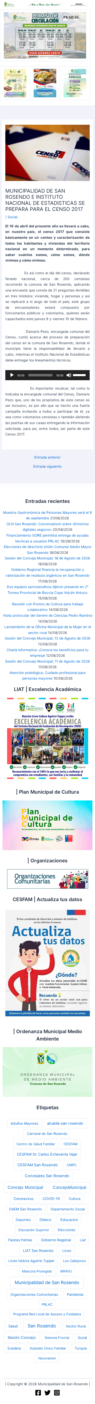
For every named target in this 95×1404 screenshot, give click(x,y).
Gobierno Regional (56, 1240)
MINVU (66, 1271)
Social (12, 217)
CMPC (72, 1165)
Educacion (69, 1219)
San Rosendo (42, 1325)
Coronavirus (23, 1198)
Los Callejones (74, 1261)
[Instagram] (57, 1393)
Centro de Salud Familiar (35, 1144)
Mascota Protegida (37, 1271)
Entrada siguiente (47, 466)
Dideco (45, 1219)
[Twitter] (47, 1393)
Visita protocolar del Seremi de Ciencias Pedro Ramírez (47, 615)
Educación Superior (33, 1230)
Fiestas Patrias (20, 1240)
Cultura (75, 1199)
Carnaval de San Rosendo (47, 1134)
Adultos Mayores (24, 1123)
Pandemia (75, 1294)
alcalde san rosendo (65, 1123)
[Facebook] (38, 1393)
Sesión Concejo (22, 1337)
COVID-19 (51, 1198)
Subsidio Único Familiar (48, 1348)
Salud (13, 1326)
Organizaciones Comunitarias (34, 1294)
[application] (47, 375)
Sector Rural (76, 1326)
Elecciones (66, 1230)
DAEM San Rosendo (25, 1209)
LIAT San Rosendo (38, 1250)
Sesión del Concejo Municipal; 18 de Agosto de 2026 (47, 558)
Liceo (66, 1251)
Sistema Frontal (57, 1338)
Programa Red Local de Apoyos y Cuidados (47, 1314)
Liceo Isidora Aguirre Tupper (31, 1261)
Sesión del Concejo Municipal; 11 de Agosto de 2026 (47, 661)
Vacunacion (47, 1358)
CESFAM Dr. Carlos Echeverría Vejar (47, 1154)
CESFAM (71, 1144)
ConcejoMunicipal (69, 1187)
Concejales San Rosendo (47, 1176)
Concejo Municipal (25, 1187)
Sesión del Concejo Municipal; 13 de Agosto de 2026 (47, 638)
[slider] (80, 374)
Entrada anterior (47, 457)
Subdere (14, 1348)
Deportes (23, 1220)
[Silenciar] (68, 375)
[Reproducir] (11, 375)
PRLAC (47, 1304)
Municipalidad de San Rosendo (47, 1282)
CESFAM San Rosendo (37, 1165)
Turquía (81, 1348)
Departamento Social (68, 1209)
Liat (83, 1240)
